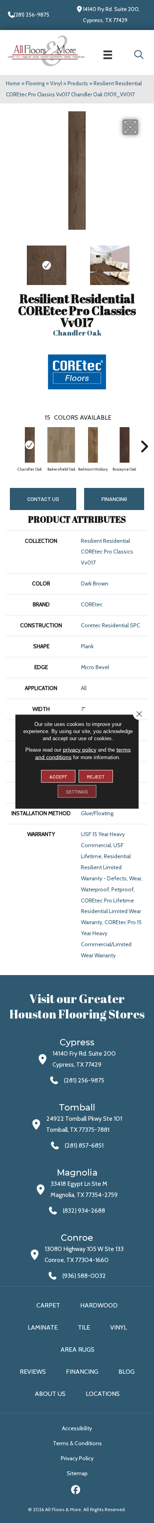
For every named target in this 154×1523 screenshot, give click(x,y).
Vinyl (56, 83)
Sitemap (77, 1473)
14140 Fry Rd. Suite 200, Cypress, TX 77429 (111, 15)
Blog (126, 1371)
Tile (84, 1327)
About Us (50, 1393)
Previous (10, 261)
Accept (58, 776)
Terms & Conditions (77, 1443)
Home (13, 83)
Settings (77, 791)
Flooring (35, 83)
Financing (82, 1371)
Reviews (33, 1371)
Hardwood (99, 1305)
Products (78, 83)
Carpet (48, 1305)
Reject (96, 776)
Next (144, 261)
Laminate (43, 1327)
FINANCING (114, 498)
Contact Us (43, 498)
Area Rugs (77, 1349)
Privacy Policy (77, 1458)
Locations (103, 1393)
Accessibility (77, 1428)
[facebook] (76, 1491)
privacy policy (79, 749)
